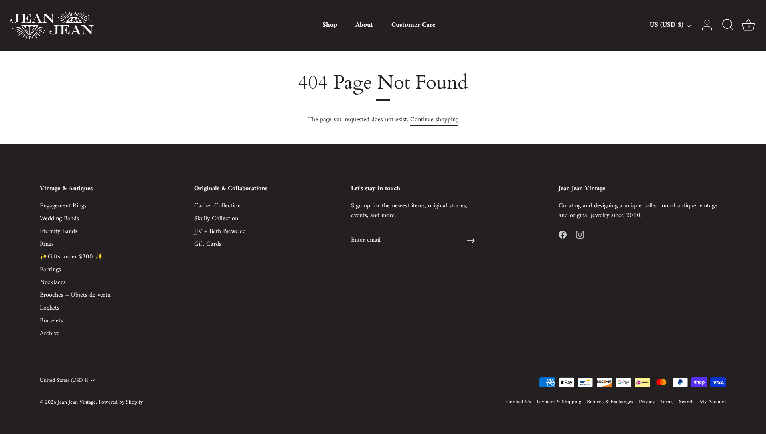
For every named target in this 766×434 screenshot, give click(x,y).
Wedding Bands (59, 218)
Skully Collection (216, 218)
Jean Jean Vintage (77, 402)
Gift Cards (207, 244)
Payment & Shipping (559, 402)
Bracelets (51, 320)
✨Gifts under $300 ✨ (71, 256)
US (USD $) (666, 25)
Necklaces (53, 282)
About (364, 25)
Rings (47, 244)
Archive (49, 333)
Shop (329, 25)
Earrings (50, 269)
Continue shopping (434, 119)
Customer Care (413, 25)
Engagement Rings (63, 205)
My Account (712, 402)
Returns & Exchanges (610, 402)
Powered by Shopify (121, 402)
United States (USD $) (64, 380)
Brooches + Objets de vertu (75, 295)
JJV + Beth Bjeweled (220, 231)
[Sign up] (471, 241)
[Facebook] (563, 234)
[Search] (727, 25)
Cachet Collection (217, 205)
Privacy (647, 402)
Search (686, 402)
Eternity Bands (58, 231)
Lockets (49, 308)
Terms (666, 402)
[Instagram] (580, 234)
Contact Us (518, 402)
